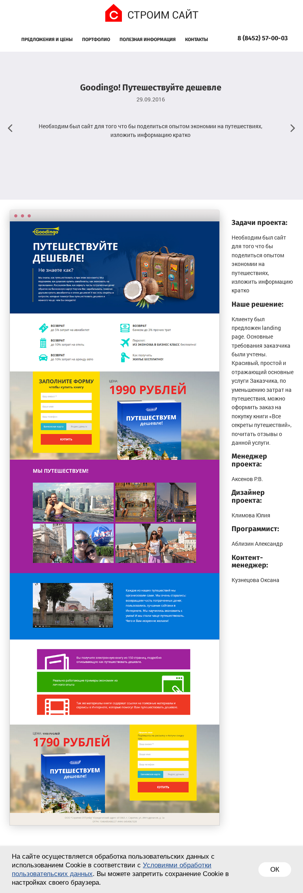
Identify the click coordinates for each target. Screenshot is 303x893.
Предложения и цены (47, 39)
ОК (274, 869)
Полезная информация (148, 39)
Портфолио (96, 39)
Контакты (196, 39)
